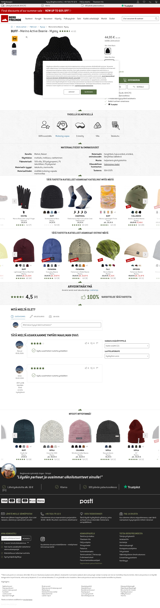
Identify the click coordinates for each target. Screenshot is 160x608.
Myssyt (42, 27)
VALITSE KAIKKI (89, 92)
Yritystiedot (124, 551)
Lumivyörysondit (87, 594)
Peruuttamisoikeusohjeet (90, 560)
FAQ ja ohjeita (85, 542)
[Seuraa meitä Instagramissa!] (44, 539)
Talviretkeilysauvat (87, 596)
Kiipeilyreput (85, 592)
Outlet (112, 18)
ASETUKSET (71, 92)
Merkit (104, 18)
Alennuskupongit (126, 545)
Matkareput (46, 590)
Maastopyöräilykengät (128, 588)
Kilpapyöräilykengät (128, 586)
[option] (45, 129)
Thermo (123, 596)
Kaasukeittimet (47, 594)
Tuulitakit (5, 592)
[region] (81, 79)
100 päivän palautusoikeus (94, 6)
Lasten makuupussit (9, 590)
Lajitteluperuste (112, 351)
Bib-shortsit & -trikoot (128, 590)
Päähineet (33, 27)
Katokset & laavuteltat (49, 592)
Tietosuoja (97, 554)
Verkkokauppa (6, 2)
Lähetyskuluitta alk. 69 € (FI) (16, 6)
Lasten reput (46, 596)
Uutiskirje (123, 542)
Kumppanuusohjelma (128, 548)
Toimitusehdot (86, 554)
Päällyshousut (126, 594)
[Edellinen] (14, 201)
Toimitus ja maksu (87, 536)
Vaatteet (29, 18)
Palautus (83, 548)
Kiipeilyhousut (86, 588)
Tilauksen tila (85, 539)
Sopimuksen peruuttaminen (91, 563)
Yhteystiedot (85, 545)
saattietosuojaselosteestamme (84, 85)
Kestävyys (123, 561)
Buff (14, 31)
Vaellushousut (7, 586)
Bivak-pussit (46, 586)
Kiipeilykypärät (86, 586)
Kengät (38, 18)
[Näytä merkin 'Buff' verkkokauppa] (15, 38)
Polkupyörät (69, 18)
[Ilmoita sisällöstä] (97, 343)
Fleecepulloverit (7, 588)
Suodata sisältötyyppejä (115, 341)
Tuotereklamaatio (86, 551)
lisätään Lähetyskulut (112, 40)
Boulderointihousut (88, 590)
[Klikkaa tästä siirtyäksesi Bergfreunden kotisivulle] (12, 18)
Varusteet (48, 18)
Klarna (47, 6)
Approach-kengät (8, 596)
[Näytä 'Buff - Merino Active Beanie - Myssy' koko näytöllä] (26, 37)
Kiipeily (58, 18)
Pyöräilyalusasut (126, 592)
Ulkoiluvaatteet (21, 27)
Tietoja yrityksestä (126, 536)
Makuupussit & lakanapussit (52, 588)
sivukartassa (27, 600)
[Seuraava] (145, 201)
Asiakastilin (124, 539)
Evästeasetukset (86, 557)
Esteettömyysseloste (128, 557)
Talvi (79, 18)
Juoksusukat (6, 594)
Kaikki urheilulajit (91, 18)
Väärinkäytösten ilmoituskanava (132, 554)
